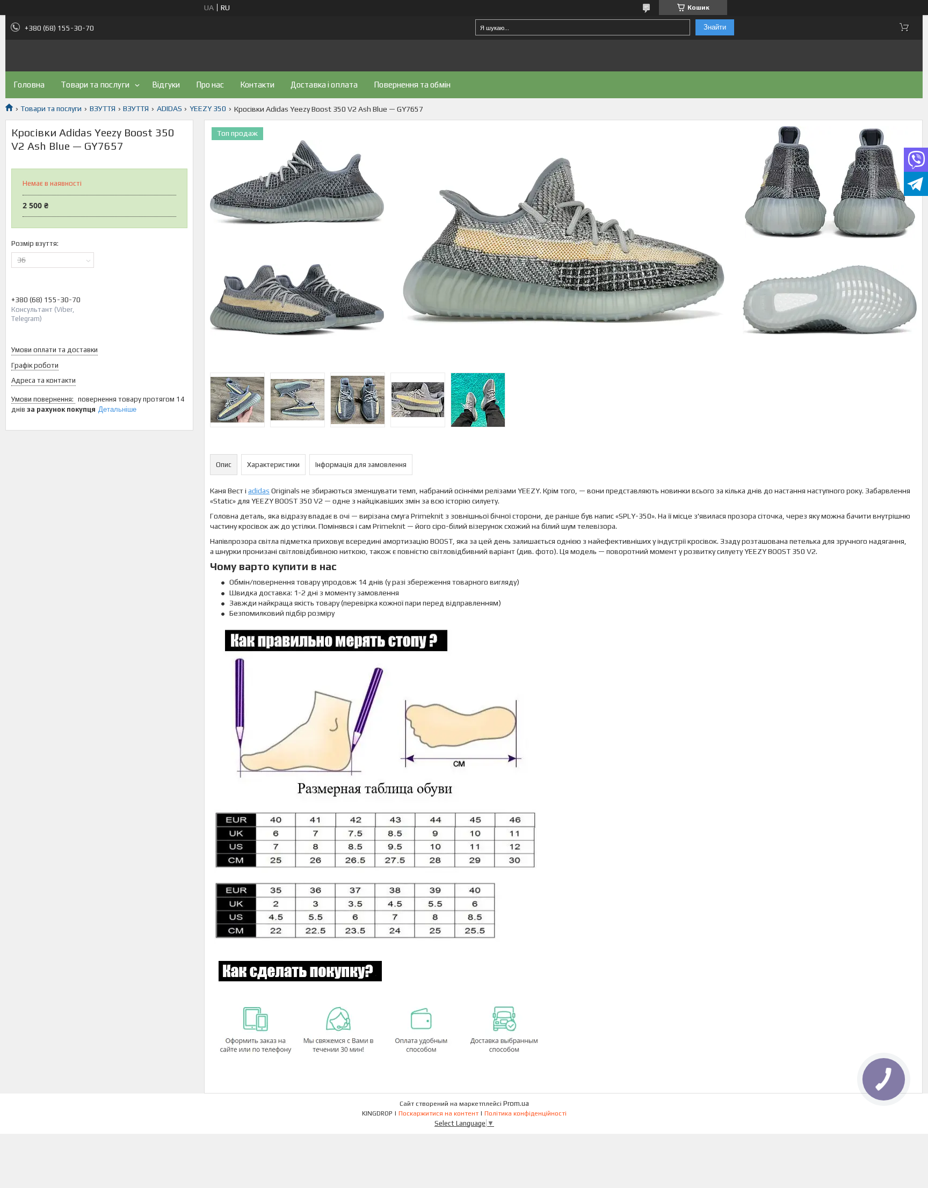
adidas (259, 490)
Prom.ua (516, 1103)
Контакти (257, 84)
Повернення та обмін (412, 84)
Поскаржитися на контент (438, 1113)
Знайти (715, 27)
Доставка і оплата (324, 84)
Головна (29, 84)
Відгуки (166, 84)
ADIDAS (169, 108)
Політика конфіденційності (525, 1113)
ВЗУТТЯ (102, 108)
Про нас (210, 84)
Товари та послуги (95, 84)
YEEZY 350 (208, 108)
